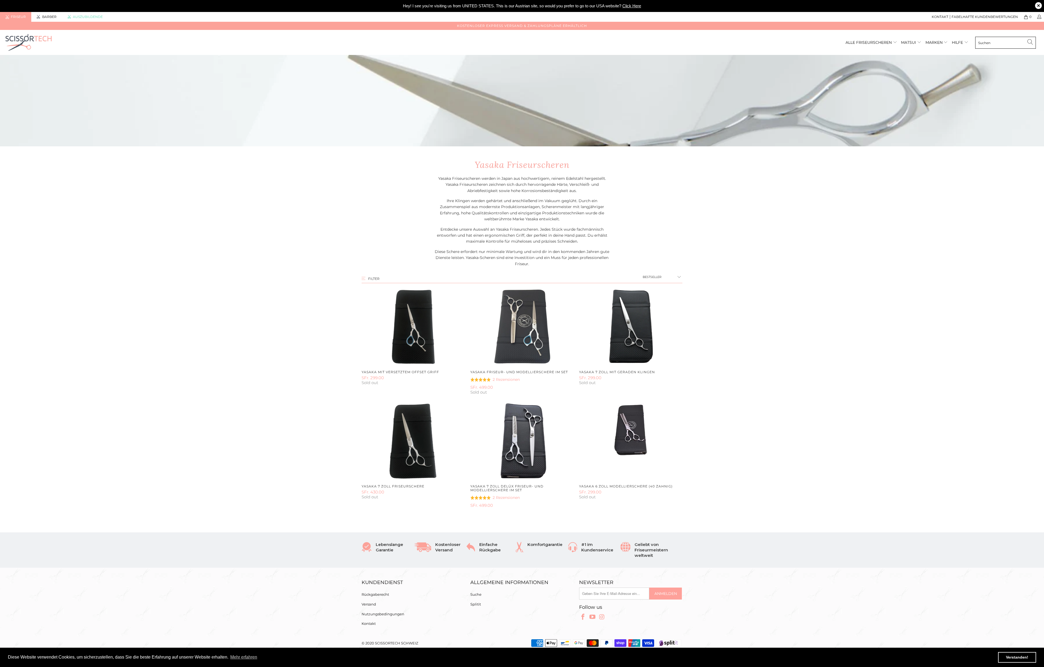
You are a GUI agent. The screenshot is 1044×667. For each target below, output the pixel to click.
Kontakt (369, 623)
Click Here (631, 6)
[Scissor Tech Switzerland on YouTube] (593, 617)
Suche (475, 594)
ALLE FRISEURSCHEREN (869, 42)
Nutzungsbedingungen (383, 614)
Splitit (475, 604)
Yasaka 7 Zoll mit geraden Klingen (630, 327)
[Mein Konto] (1039, 17)
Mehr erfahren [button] (243, 657)
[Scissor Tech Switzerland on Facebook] (583, 617)
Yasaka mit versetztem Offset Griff (413, 327)
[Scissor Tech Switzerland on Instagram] (602, 617)
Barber (49, 17)
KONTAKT (940, 17)
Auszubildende (88, 17)
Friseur (18, 17)
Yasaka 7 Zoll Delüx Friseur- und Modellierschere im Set (522, 441)
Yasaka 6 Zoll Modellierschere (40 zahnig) (630, 441)
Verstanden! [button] (1017, 657)
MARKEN (934, 42)
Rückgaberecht (375, 594)
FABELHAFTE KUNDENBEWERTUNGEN (985, 17)
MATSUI (909, 42)
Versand (369, 604)
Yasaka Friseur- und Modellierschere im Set (522, 327)
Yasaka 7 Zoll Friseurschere (413, 441)
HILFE (957, 42)
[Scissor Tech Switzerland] (86, 42)
